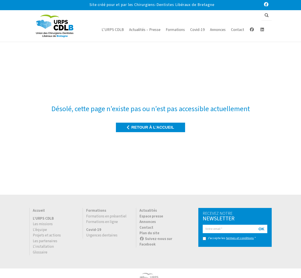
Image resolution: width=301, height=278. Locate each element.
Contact (146, 227)
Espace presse (151, 216)
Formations (96, 210)
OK (261, 229)
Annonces (147, 222)
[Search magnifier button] (267, 15)
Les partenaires (45, 241)
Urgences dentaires (101, 235)
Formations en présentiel (106, 216)
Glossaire (40, 252)
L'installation (43, 246)
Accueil (39, 210)
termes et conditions (240, 238)
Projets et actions (47, 235)
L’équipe (40, 229)
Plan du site (149, 233)
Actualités (148, 210)
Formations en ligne (102, 222)
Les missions (43, 224)
